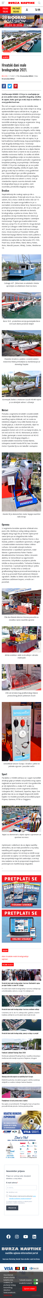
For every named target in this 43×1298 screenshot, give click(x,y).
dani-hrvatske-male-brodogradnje (15, 956)
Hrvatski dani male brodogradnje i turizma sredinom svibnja (20, 1009)
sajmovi (5, 959)
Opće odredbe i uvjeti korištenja (30, 1259)
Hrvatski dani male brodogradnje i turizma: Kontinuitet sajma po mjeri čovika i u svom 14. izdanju (21, 984)
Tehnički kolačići (25, 1280)
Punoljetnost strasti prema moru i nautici (14, 1100)
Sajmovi (6, 57)
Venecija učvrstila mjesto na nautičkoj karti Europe (17, 1076)
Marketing (12, 1259)
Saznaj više (8, 1295)
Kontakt (18, 1259)
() (38, 9)
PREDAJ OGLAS (5, 10)
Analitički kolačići (25, 1283)
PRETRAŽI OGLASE (16, 10)
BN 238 (4, 76)
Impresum (6, 1259)
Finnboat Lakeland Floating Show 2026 (14, 1053)
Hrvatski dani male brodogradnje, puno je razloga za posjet (20, 1033)
